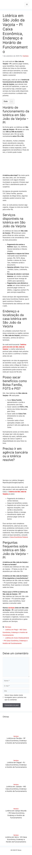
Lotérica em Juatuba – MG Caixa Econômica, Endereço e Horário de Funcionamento (16, 789)
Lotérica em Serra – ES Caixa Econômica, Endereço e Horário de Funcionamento (16, 839)
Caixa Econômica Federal (19, 537)
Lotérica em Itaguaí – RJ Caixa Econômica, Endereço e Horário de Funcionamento (16, 765)
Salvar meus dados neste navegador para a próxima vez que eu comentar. (15, 697)
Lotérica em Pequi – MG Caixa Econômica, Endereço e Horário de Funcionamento (15, 632)
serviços (11, 608)
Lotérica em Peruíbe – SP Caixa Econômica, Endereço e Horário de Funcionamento (16, 740)
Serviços (8, 627)
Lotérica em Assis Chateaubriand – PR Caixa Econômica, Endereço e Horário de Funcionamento (16, 640)
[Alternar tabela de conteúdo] (10, 101)
